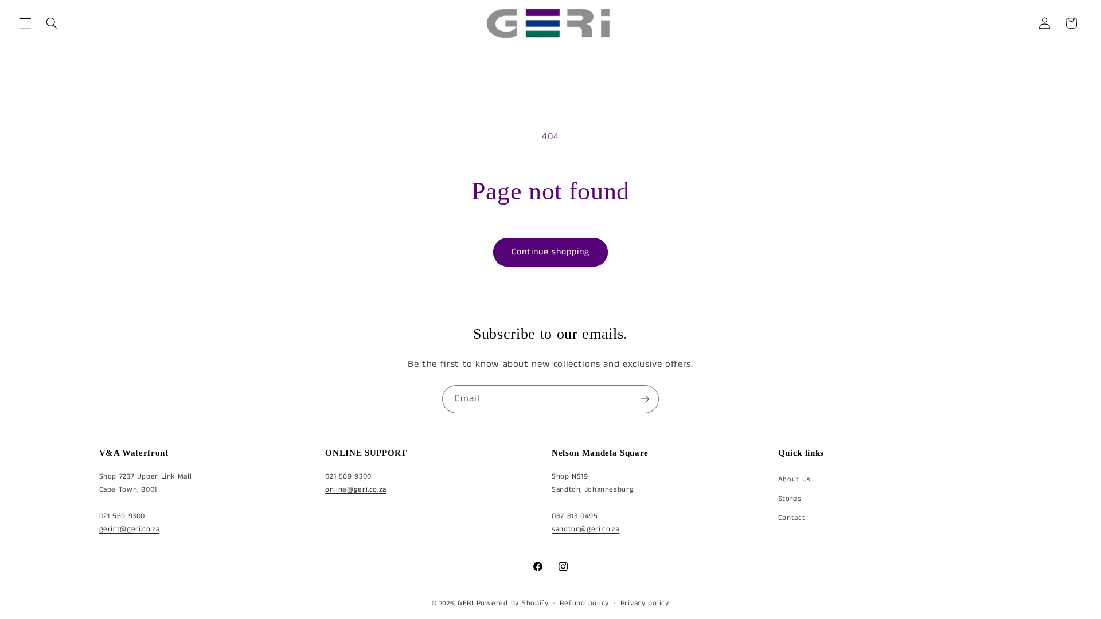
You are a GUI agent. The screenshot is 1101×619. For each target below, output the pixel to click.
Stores (790, 498)
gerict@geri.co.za (129, 529)
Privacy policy (644, 603)
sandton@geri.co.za (585, 529)
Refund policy (584, 603)
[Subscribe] (645, 399)
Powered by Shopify (513, 603)
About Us (794, 479)
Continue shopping (551, 252)
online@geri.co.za (355, 489)
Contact (791, 517)
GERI (466, 603)
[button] (25, 23)
